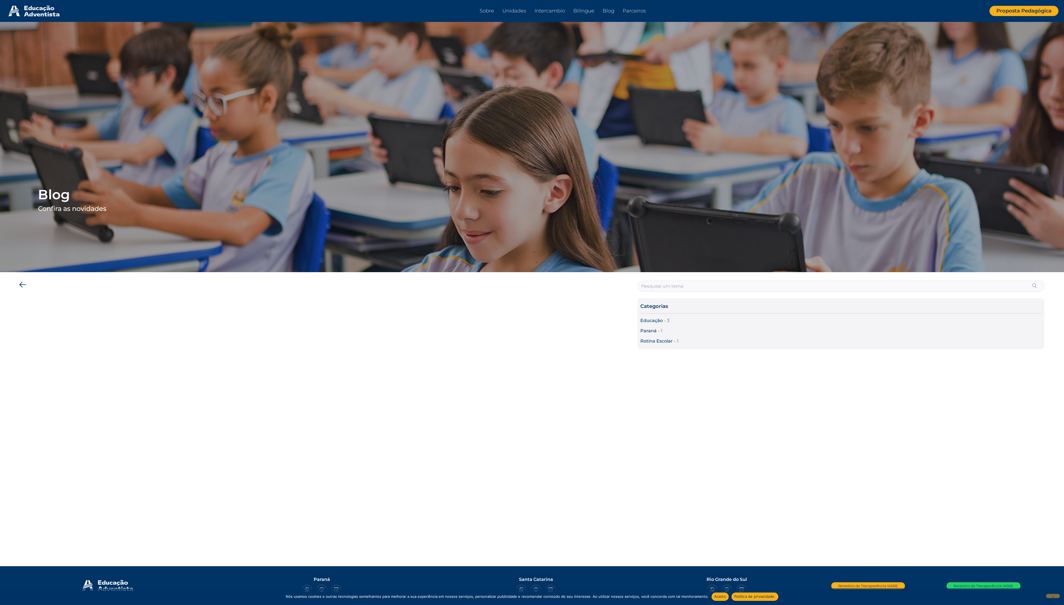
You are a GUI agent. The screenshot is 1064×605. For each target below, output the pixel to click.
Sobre (487, 11)
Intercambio (549, 11)
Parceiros (634, 11)
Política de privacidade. (755, 596)
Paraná (648, 330)
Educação (651, 320)
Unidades (514, 11)
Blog (608, 11)
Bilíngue (583, 11)
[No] (1053, 596)
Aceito (720, 596)
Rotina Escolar (656, 341)
